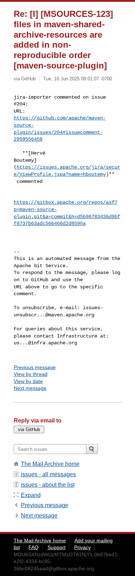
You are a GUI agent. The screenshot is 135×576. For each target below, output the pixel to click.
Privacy (82, 547)
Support (57, 547)
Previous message (35, 367)
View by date (28, 381)
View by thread (31, 374)
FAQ (33, 547)
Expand (31, 495)
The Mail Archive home (50, 464)
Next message (30, 388)
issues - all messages (48, 474)
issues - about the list (48, 485)
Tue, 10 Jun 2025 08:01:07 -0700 (77, 78)
